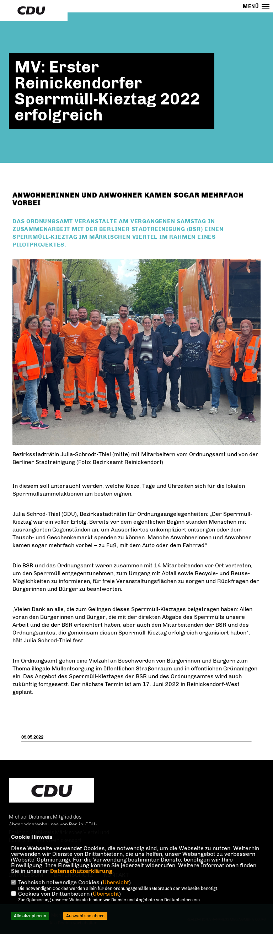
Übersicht (116, 882)
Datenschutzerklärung (81, 871)
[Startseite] (51, 791)
